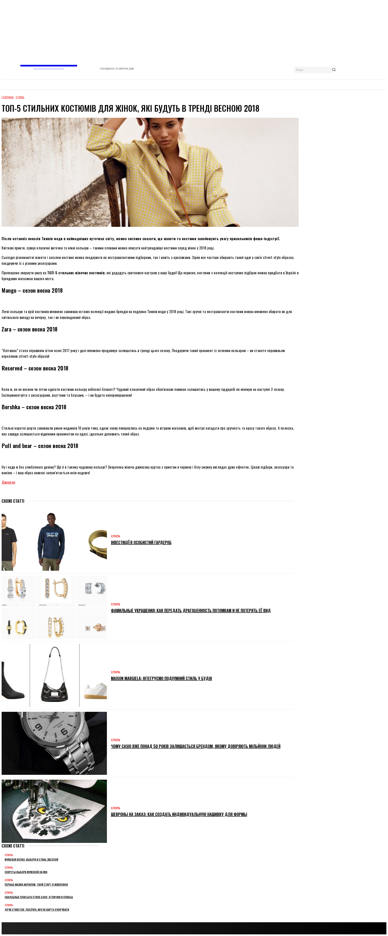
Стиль (20, 97)
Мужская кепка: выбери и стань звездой (31, 859)
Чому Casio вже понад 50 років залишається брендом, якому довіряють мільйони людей (195, 746)
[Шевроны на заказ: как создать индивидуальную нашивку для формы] (54, 811)
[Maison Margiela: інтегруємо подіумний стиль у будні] (54, 675)
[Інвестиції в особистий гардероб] (54, 539)
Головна (8, 97)
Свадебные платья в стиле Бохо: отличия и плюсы (39, 897)
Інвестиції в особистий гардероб (141, 542)
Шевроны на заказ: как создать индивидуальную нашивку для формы (179, 814)
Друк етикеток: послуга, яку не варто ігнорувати (37, 909)
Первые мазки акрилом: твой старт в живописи (36, 884)
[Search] (334, 70)
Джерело (8, 482)
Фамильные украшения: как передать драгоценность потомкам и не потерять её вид (191, 610)
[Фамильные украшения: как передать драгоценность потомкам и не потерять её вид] (54, 607)
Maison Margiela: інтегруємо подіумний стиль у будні (161, 678)
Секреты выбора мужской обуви (26, 872)
